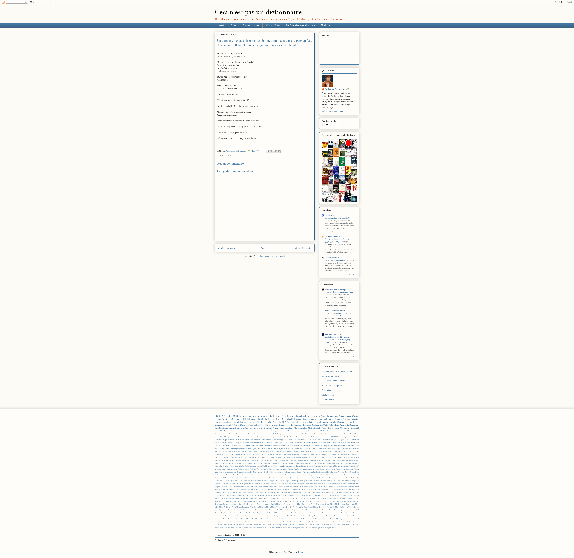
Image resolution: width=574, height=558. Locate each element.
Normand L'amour (330, 457)
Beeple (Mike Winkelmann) (273, 472)
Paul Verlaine (354, 457)
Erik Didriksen (337, 483)
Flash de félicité (272, 486)
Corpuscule (314, 439)
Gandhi (228, 489)
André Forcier (335, 466)
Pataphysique (338, 510)
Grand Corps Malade (331, 489)
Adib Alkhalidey (337, 463)
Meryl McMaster (265, 507)
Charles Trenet (331, 475)
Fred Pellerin (259, 442)
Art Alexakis (304, 469)
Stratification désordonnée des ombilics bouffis (328, 434)
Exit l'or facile (283, 436)
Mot (288, 457)
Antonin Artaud (281, 469)
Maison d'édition (273, 25)
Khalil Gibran (238, 501)
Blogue (278, 419)
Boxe (239, 451)
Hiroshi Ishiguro (298, 492)
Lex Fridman (248, 504)
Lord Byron (302, 504)
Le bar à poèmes (332, 236)
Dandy (259, 436)
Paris (321, 510)
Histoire (292, 436)
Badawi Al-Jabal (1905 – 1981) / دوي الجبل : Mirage (338, 240)
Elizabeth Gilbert (259, 483)
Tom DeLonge (276, 524)
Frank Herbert (289, 486)
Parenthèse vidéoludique (336, 289)
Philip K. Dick (220, 460)
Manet (353, 504)
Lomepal (295, 504)
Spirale (217, 463)
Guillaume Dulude (310, 442)
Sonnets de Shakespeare (332, 385)
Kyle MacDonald (354, 454)
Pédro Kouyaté (275, 516)
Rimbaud (315, 424)
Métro (322, 457)
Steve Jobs (245, 439)
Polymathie (259, 424)
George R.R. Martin (253, 489)
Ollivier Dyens (286, 510)
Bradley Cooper (261, 475)
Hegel (239, 492)
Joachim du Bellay (343, 495)
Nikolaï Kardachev (243, 510)
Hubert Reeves (308, 454)
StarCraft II (355, 428)
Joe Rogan (327, 436)
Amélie (316, 466)
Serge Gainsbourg (339, 460)
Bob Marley (232, 451)
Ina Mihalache (310, 492)
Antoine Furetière (269, 469)
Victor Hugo (333, 424)
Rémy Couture (308, 519)
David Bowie (259, 480)
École (325, 419)
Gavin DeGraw (236, 489)
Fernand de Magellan (245, 486)
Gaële (244, 489)
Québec (290, 431)
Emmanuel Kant (311, 483)
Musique (264, 416)
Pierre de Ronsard (268, 513)
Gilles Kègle (305, 489)
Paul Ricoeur (225, 513)
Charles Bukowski (236, 427)
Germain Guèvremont (268, 489)
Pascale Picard (329, 510)
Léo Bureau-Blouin (328, 504)
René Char (329, 516)
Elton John (280, 483)
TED (216, 431)
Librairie (258, 445)
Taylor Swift (224, 463)
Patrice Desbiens (349, 510)
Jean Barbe (268, 495)
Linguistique (266, 504)
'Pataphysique (299, 463)
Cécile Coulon (341, 478)
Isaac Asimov (266, 434)
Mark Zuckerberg (225, 507)
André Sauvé (345, 466)
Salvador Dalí (235, 439)
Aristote (290, 469)
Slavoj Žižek (282, 522)
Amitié (232, 436)
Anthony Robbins (256, 469)
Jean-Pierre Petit (334, 454)
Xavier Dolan (261, 527)
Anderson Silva (324, 466)
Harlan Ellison (266, 454)
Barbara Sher (354, 448)
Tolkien (268, 524)
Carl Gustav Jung (300, 431)
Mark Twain (274, 457)
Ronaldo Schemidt (296, 519)
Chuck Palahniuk (251, 478)
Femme (231, 454)
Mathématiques (342, 436)
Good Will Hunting (317, 489)
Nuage (265, 510)
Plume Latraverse (316, 513)
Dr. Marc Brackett (326, 480)
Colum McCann (302, 478)
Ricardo (300, 460)
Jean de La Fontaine (314, 436)
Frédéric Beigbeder (253, 454)
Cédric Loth (350, 478)
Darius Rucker (249, 480)
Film (295, 428)
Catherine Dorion (320, 475)
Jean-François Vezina (280, 495)
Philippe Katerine (231, 460)
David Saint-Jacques (325, 451)
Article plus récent (226, 248)
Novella (260, 510)
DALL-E (223, 480)
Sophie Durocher (300, 522)
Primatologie (268, 460)
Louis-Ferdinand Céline (317, 431)
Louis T (309, 504)
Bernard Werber (302, 472)
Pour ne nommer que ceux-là (332, 513)
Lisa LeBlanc (275, 504)
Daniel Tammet (311, 451)
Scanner (347, 428)
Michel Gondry (293, 507)
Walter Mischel (220, 527)
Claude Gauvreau (274, 478)
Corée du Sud (317, 478)
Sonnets (325, 416)
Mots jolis (293, 457)
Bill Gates (322, 472)
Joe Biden (353, 495)
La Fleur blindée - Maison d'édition (337, 371)
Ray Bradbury (308, 516)
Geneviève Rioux (280, 442)
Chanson (355, 416)
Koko (246, 501)
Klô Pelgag (276, 434)
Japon (262, 495)
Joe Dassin (223, 498)
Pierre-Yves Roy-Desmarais (300, 513)
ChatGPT (290, 451)
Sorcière (356, 460)
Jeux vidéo (285, 424)
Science (291, 416)
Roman (336, 428)
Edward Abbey (220, 483)
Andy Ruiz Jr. (354, 466)
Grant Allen (343, 489)
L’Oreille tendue (332, 257)
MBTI (333, 436)
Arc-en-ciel (346, 448)
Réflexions (241, 416)
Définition (356, 451)
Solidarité (290, 522)
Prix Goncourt (348, 513)
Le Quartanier (225, 457)
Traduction (269, 419)
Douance (252, 431)
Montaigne (227, 510)
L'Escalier (279, 501)
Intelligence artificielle (254, 419)
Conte (310, 478)
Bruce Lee (281, 475)
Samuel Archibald (330, 519)
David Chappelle (270, 480)
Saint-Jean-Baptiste (222, 439)
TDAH (235, 524)
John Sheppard (269, 498)
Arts (284, 416)
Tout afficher (353, 275)
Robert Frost (251, 519)
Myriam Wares (328, 399)
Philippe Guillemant (339, 445)
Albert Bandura (224, 466)
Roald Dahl (218, 519)
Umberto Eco (302, 524)
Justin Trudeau (312, 498)
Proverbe (356, 513)
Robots (356, 436)
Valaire (310, 524)
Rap (303, 434)
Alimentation (290, 466)
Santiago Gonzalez (343, 519)
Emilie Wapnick (299, 483)
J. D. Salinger (337, 492)
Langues (217, 457)
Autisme (350, 469)
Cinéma (340, 422)
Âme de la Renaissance (349, 424)
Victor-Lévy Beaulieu (244, 463)
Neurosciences (327, 428)
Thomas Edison (243, 524)
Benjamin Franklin (290, 472)
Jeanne (325, 422)
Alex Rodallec (246, 466)
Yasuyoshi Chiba (281, 527)
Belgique (218, 451)
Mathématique (305, 445)
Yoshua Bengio (305, 527)
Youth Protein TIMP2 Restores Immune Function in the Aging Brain (337, 339)
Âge (328, 527)
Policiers (283, 431)
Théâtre (349, 434)
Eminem (260, 431)
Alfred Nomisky (279, 466)
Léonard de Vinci (294, 434)
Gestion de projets (283, 489)
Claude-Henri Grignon (288, 478)
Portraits (332, 422)
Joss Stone (343, 454)
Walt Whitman (354, 524)
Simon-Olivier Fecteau (265, 522)
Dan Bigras (230, 480)
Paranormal (315, 510)
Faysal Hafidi (233, 486)
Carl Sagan (309, 475)
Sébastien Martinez (345, 522)
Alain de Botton (353, 431)
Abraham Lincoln (311, 463)
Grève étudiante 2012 (276, 422)
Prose (320, 419)
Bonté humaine (220, 475)
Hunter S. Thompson (320, 454)
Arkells (296, 469)
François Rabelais (241, 454)
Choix (217, 478)
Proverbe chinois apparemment (225, 516)
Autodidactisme (221, 427)
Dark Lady (289, 428)
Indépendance (320, 492)
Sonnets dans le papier (274, 448)
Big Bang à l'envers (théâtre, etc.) (300, 25)
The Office (232, 463)
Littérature (275, 416)
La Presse (340, 501)
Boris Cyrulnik (231, 475)
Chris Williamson (225, 478)
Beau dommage (258, 472)
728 (220, 431)
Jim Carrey (324, 495)
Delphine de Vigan (282, 480)
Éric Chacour (272, 463)
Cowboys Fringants (329, 478)
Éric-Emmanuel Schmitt (285, 463)
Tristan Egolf (286, 524)
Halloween (256, 434)
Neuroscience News (333, 334)
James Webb (350, 442)
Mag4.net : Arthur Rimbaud (333, 380)
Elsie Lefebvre (271, 483)
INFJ (342, 442)
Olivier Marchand (274, 510)
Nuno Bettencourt (344, 457)
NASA (351, 436)
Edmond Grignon (234, 442)
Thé (251, 524)
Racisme (283, 516)
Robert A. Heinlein (229, 519)
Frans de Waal (309, 486)
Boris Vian (326, 390)
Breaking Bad (247, 451)
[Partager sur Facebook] (276, 151)
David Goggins (339, 439)
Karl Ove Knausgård (234, 445)
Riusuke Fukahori (353, 516)
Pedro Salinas (234, 513)
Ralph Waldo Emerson (295, 516)
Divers (263, 422)
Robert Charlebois (310, 460)
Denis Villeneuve (339, 451)
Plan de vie (341, 431)
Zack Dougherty (317, 527)
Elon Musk (240, 424)
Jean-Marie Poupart (294, 495)
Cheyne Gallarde (353, 475)
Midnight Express (341, 507)
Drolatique (336, 480)
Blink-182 (348, 472)
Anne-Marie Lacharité (229, 469)
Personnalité (244, 513)
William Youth (290, 448)
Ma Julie (338, 504)
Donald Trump (220, 434)
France (281, 486)
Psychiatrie (240, 516)
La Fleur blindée (331, 501)
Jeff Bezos (316, 495)
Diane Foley (294, 480)
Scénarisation (243, 522)
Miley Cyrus (219, 510)
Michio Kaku (317, 507)
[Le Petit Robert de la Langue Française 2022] (354, 190)
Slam (275, 522)
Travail (319, 422)
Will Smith (239, 527)
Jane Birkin (255, 495)
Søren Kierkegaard (226, 524)
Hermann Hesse (275, 492)
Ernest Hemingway (270, 436)
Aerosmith (347, 463)
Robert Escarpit (241, 519)
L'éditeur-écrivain (318, 501)
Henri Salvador (276, 454)
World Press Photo (250, 527)
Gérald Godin (226, 492)
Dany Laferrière (251, 427)
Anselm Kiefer (259, 439)
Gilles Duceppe (295, 489)
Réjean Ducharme (258, 448)
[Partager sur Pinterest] (279, 151)
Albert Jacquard (235, 466)
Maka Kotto (346, 504)
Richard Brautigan (232, 448)
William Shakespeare (340, 416)
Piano (250, 513)
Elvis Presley (289, 483)
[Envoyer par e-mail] (267, 151)
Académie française (324, 463)
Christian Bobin (299, 451)
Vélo (254, 463)
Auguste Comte (341, 469)
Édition (298, 422)
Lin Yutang (257, 504)
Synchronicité (278, 427)
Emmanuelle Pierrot (221, 454)
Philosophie (296, 419)
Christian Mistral (241, 431)
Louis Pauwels (268, 445)
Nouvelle (254, 510)
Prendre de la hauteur (333, 260)
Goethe (266, 431)
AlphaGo (299, 448)
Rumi (307, 434)
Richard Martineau (340, 516)
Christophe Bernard (238, 478)
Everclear (247, 434)
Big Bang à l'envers (292, 439)
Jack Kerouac (301, 436)
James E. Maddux (225, 495)
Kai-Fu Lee (337, 498)
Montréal (249, 424)
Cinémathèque (263, 478)
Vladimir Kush (328, 394)
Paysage (327, 445)
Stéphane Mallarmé (332, 522)
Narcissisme (332, 431)
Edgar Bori (355, 480)
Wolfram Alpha (261, 463)
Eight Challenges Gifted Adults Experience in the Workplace (338, 314)
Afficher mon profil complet (333, 111)
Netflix (234, 510)
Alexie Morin (256, 466)
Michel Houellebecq (306, 507)
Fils (279, 424)
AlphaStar (306, 448)
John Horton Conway (256, 498)
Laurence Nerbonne (237, 504)
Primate (351, 445)
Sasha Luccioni (224, 522)
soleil (325, 527)
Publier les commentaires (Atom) (271, 256)
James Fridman (237, 495)
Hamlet (234, 492)
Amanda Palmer (307, 466)
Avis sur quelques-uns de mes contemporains (236, 472)
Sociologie (349, 460)
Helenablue (246, 492)
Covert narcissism (326, 439)
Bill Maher (329, 472)
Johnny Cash (279, 498)
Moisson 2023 (229, 424)
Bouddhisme (251, 475)
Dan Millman (239, 480)
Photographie (296, 424)
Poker (262, 460)
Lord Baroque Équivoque (240, 457)
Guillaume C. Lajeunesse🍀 (337, 89)
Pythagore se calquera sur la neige (257, 516)
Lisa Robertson (286, 504)
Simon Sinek (252, 522)
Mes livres (325, 25)
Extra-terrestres (265, 427)
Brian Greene (272, 475)
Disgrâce (349, 451)
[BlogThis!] (270, 151)
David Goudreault (352, 439)
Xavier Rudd (271, 527)
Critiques (348, 422)
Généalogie (335, 442)
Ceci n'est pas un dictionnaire (258, 12)
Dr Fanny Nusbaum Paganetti (309, 480)
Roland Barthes (245, 448)
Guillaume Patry (324, 442)
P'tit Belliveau (306, 510)
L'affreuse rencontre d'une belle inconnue (297, 501)
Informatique (303, 428)
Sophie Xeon (311, 522)
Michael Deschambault (279, 507)
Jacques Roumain (349, 492)
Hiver (300, 454)
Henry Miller (264, 492)
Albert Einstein (228, 431)
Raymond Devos (319, 516)
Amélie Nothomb (316, 448)
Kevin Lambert (228, 501)
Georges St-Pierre (295, 442)
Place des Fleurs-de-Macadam (248, 460)
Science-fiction (308, 422)
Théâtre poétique (259, 524)
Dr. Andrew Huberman (234, 434)
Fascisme (225, 486)
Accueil (221, 25)
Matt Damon (254, 507)
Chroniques (312, 419)
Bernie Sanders (313, 472)
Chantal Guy (305, 439)
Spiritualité (227, 419)
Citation (229, 415)
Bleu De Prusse (339, 472)
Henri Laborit (254, 492)
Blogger (301, 552)
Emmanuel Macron (324, 483)
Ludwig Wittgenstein (256, 457)
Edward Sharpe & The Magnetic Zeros (239, 483)
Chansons (236, 419)
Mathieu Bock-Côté (242, 507)
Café (243, 419)
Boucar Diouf (241, 475)
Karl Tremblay (347, 498)
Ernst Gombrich (348, 483)
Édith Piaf (333, 527)
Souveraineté (320, 522)
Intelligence (274, 431)
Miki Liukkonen (353, 507)
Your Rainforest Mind (335, 310)
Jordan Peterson (335, 419)
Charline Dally (342, 475)
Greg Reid (351, 489)
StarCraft (324, 424)
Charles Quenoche (280, 451)
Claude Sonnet (251, 436)
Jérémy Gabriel (323, 498)
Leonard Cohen (248, 445)
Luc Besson (317, 504)
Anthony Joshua (243, 469)
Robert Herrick (261, 519)
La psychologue (349, 501)
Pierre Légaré (257, 513)
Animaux (218, 469)
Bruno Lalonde (290, 475)
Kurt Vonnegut (270, 501)
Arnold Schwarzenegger (275, 439)
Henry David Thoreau (290, 454)
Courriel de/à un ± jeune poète (245, 422)
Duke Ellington (346, 480)
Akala (354, 463)
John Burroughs (233, 498)
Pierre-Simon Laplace (282, 513)
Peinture (290, 422)
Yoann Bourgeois (294, 527)
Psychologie (253, 416)
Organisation (296, 510)
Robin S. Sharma (283, 519)
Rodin (330, 460)
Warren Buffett (230, 527)
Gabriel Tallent (347, 486)
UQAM (294, 524)
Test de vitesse (270, 424)
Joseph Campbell (291, 498)
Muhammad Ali (317, 445)
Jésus (330, 498)
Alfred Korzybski (267, 466)
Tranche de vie (303, 416)
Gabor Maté (338, 486)
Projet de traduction (251, 25)
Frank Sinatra (299, 486)
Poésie (233, 25)
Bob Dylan (355, 472)
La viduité (329, 215)
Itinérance (329, 492)
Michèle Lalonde (329, 507)
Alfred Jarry (224, 436)
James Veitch (246, 495)
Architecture (240, 436)
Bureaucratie (300, 475)
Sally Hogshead (318, 519)
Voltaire (326, 524)
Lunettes (267, 457)
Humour (316, 416)
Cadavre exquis (258, 451)
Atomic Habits (330, 469)
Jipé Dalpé (332, 495)
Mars (234, 507)
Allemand (298, 466)
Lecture (284, 434)
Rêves (304, 419)
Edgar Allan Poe (221, 442)
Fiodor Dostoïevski (260, 486)
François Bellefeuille (322, 486)
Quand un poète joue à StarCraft (285, 460)
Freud (331, 486)
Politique (307, 424)
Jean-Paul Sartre (307, 495)
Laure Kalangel (224, 504)
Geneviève (269, 442)
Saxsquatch (234, 522)
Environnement (248, 442)
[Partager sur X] (273, 151)
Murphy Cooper (303, 457)
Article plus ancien (302, 248)
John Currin (243, 498)
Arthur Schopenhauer (317, 469)
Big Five (224, 451)
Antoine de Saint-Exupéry (332, 448)
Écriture (218, 419)
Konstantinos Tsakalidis (256, 501)
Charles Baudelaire (223, 422)
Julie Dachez (301, 498)
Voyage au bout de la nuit (339, 524)
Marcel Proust (293, 445)
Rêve (342, 428)
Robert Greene (322, 460)
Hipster (290, 492)
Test (251, 439)
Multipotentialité (314, 428)
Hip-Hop (284, 492)
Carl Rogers (268, 451)
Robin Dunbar (272, 519)
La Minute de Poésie (330, 375)
